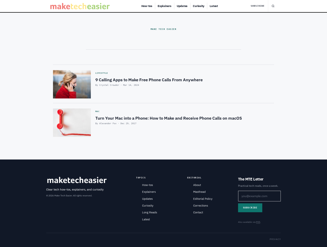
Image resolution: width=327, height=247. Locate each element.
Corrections (200, 205)
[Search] (273, 6)
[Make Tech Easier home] (80, 6)
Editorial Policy (202, 199)
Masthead (199, 192)
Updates (182, 6)
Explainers (164, 6)
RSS (258, 222)
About (197, 185)
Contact (198, 212)
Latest (214, 6)
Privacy (275, 239)
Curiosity (198, 6)
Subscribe (258, 6)
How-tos (146, 6)
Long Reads (149, 212)
